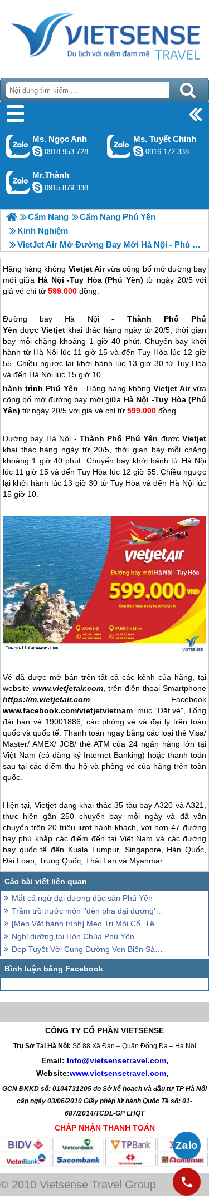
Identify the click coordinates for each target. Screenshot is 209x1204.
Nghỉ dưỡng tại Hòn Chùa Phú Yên (73, 936)
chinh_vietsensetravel (138, 151)
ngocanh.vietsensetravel (37, 151)
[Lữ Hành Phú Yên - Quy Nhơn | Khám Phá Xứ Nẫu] (11, 217)
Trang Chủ (104, 36)
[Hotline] (187, 1182)
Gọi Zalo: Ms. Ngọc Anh (18, 146)
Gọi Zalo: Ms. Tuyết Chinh (119, 146)
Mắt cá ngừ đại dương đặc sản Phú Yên (82, 898)
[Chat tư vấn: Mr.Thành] (37, 187)
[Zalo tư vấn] (187, 1145)
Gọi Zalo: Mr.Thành (18, 182)
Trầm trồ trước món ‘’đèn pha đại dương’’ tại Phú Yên (88, 910)
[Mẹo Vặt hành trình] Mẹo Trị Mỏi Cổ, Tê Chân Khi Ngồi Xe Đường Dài (88, 923)
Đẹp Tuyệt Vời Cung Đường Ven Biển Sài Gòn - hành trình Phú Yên (88, 949)
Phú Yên (62, 388)
